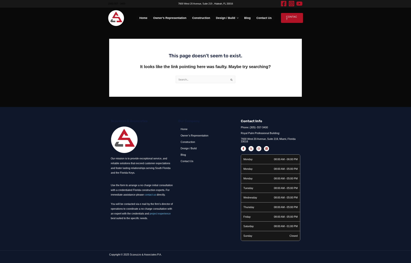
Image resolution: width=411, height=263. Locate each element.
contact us (150, 194)
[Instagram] (291, 3)
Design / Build (225, 18)
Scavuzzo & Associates (129, 121)
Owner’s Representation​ (169, 18)
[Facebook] (283, 3)
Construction (201, 18)
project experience (160, 213)
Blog (247, 18)
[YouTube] (299, 3)
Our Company (189, 121)
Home (143, 18)
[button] (237, 18)
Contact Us (264, 18)
